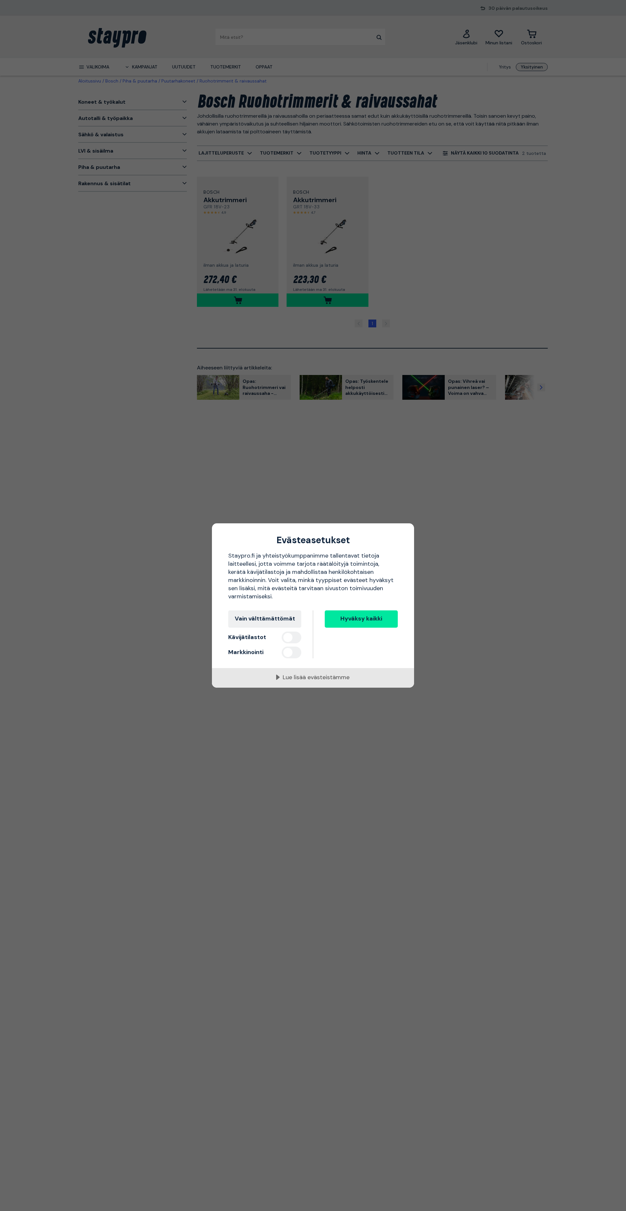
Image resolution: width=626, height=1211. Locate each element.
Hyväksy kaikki (361, 618)
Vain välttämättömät (265, 618)
